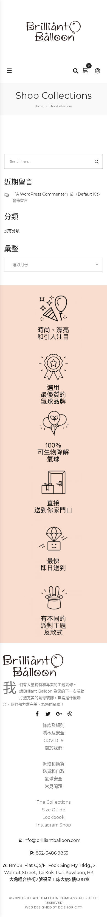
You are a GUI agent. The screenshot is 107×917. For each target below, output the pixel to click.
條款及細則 (53, 725)
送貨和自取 (53, 771)
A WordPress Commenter (41, 194)
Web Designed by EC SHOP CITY (53, 907)
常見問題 (53, 786)
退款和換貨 (53, 764)
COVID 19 (54, 740)
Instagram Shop (53, 825)
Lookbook (53, 817)
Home (39, 106)
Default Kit (88, 194)
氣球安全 (53, 778)
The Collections (53, 802)
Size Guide (53, 809)
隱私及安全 (53, 732)
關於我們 (53, 748)
